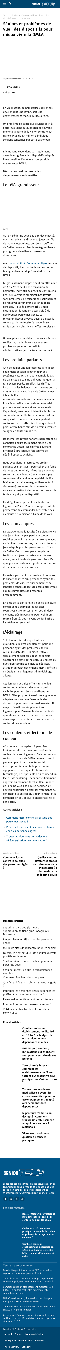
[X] (13, 99)
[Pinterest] (20, 99)
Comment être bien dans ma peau (23, 977)
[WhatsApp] (27, 99)
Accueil (6, 15)
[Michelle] (5, 86)
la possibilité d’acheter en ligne (28, 263)
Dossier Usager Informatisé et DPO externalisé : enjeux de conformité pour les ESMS (38, 1217)
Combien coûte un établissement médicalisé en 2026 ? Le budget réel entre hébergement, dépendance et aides (38, 1035)
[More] (34, 99)
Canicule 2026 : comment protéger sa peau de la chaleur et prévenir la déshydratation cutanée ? (39, 1233)
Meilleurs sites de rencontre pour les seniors (29, 947)
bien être (15, 15)
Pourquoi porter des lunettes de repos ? (27, 1004)
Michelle (15, 86)
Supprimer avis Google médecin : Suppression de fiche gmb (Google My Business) (26, 931)
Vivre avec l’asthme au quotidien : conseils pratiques (36, 1137)
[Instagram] (11, 1198)
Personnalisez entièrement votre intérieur (28, 999)
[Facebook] (6, 99)
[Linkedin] (16, 1198)
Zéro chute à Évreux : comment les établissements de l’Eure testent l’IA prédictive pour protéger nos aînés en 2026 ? (29, 1318)
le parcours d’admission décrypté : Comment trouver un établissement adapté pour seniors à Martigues (38, 1119)
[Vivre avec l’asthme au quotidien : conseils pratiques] (11, 1136)
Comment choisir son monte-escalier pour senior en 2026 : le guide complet (29, 1308)
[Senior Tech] (43, 4)
